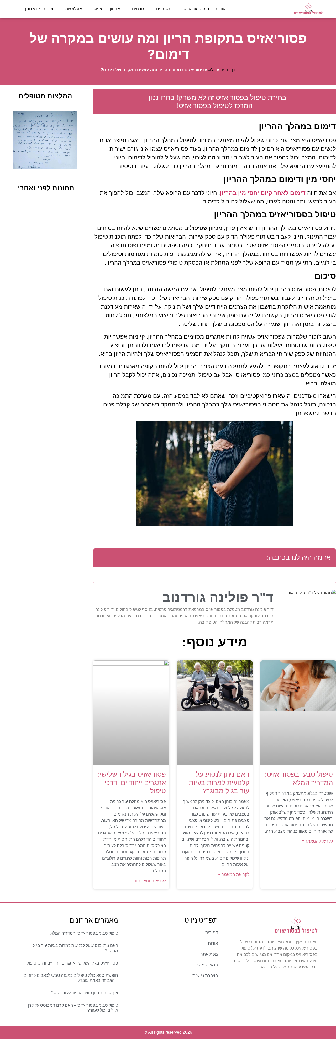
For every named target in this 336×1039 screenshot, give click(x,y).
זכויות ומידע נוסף (38, 9)
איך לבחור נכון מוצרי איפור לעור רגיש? (84, 992)
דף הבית (227, 70)
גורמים (138, 9)
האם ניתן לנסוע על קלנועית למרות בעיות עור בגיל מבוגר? (219, 782)
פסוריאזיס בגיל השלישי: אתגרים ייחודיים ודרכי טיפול (132, 782)
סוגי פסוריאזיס (196, 9)
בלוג (212, 70)
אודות (220, 9)
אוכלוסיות (73, 9)
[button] (101, 557)
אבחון (115, 9)
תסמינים (163, 9)
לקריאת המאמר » (317, 841)
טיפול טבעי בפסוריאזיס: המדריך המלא (299, 778)
